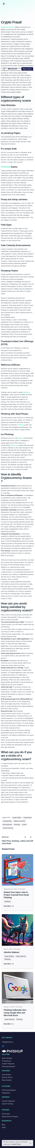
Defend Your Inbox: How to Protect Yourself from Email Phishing (16, 895)
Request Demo (27, 69)
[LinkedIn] (3, 1046)
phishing (17, 824)
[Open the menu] (4, 68)
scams (24, 824)
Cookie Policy (16, 1144)
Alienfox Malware (11, 952)
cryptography (7, 821)
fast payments (7, 824)
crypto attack (17, 817)
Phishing (7, 901)
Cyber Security (21, 956)
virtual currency (8, 828)
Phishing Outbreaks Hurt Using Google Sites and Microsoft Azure (15, 1012)
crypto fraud (27, 817)
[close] (30, 1143)
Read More (7, 906)
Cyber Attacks (9, 956)
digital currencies (19, 821)
